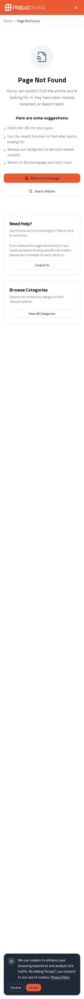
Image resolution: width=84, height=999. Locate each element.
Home (8, 21)
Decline (16, 987)
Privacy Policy (60, 977)
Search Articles (45, 191)
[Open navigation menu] (76, 7)
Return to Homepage (45, 178)
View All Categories (42, 313)
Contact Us (42, 265)
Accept (33, 987)
